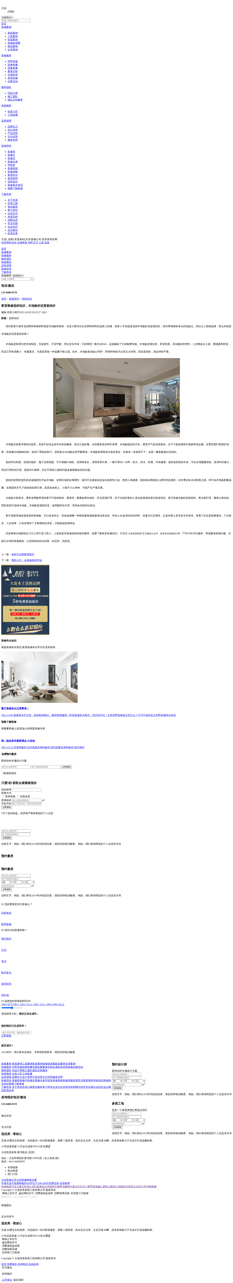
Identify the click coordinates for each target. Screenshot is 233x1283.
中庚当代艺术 (77, 1186)
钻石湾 (45, 1186)
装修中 (11, 155)
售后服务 (13, 206)
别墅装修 (13, 61)
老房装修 (13, 78)
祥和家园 (151, 1186)
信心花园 (118, 1186)
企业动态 (13, 226)
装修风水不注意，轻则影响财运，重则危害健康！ (41, 715)
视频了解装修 (15, 188)
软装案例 (13, 39)
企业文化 (13, 213)
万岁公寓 (16, 1186)
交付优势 (13, 136)
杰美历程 (13, 216)
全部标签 (65, 1183)
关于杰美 (13, 200)
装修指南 (13, 168)
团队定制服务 (15, 99)
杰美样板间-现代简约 (72, 747)
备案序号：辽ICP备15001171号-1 (19, 1196)
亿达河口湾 (139, 1186)
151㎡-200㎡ (46, 1004)
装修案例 (6, 27)
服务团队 (6, 87)
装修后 (11, 158)
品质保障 (6, 120)
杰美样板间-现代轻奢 (49, 747)
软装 (46, 242)
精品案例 (13, 46)
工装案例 (13, 36)
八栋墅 (89, 1186)
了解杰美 (6, 194)
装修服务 (6, 55)
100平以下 (32, 1183)
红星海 (38, 1186)
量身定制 (13, 71)
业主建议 (13, 230)
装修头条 (13, 161)
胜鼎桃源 (6, 1186)
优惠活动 (13, 81)
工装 (41, 242)
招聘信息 (13, 220)
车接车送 (6, 1183)
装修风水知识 (15, 185)
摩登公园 (108, 1186)
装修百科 (6, 145)
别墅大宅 (33, 242)
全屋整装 (22, 242)
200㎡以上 (59, 1004)
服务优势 (13, 140)
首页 (3, 23)
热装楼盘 (6, 105)
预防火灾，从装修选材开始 (26, 560)
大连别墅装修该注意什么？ (122, 715)
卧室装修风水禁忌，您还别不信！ (88, 715)
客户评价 (13, 210)
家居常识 (13, 175)
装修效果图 (14, 43)
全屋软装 (13, 74)
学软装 (11, 165)
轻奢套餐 (13, 64)
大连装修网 (22, 1180)
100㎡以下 (7, 1004)
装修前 (11, 151)
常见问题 (13, 223)
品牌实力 (13, 126)
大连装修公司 (8, 1180)
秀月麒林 (65, 1186)
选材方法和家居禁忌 (22, 554)
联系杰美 (13, 233)
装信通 (33, 1180)
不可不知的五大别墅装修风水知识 (157, 715)
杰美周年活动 (8, 242)
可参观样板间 (19, 1183)
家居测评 (13, 178)
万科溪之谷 (28, 1186)
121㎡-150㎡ (33, 1004)
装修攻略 (13, 171)
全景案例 (13, 49)
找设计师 (13, 93)
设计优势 (13, 130)
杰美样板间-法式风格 (25, 747)
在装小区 (13, 111)
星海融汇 (98, 1186)
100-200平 (43, 1183)
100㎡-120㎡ (19, 1004)
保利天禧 (54, 1186)
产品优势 (13, 133)
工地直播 (13, 114)
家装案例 (13, 33)
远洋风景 (128, 1186)
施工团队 (13, 96)
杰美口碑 (13, 203)
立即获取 (7, 807)
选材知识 (13, 181)
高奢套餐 (13, 68)
